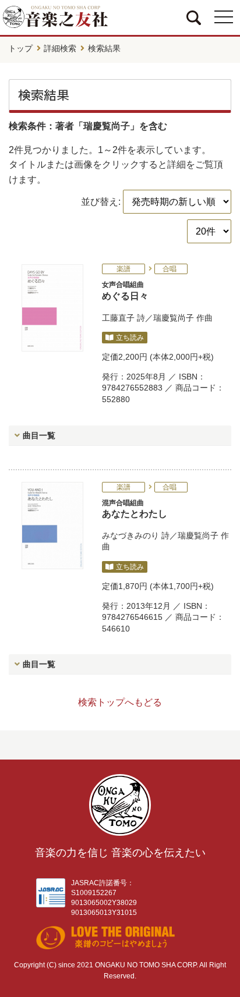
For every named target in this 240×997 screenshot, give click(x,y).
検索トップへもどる (120, 702)
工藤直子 (118, 317)
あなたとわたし (134, 509)
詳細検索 (60, 48)
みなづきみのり (130, 535)
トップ (20, 48)
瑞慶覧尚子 (173, 317)
